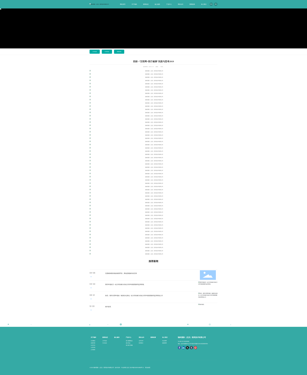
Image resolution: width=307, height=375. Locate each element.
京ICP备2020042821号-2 (137, 367)
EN (215, 4)
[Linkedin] (183, 347)
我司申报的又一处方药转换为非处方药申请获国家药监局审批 (124, 284)
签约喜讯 (108, 307)
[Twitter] (187, 347)
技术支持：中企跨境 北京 (122, 367)
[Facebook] (179, 347)
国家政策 (119, 51)
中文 (211, 4)
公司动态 (94, 51)
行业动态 (107, 51)
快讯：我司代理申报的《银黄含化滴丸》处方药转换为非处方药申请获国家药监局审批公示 (134, 296)
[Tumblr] (191, 347)
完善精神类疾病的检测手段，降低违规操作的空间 (121, 273)
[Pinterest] (195, 347)
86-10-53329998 (184, 341)
